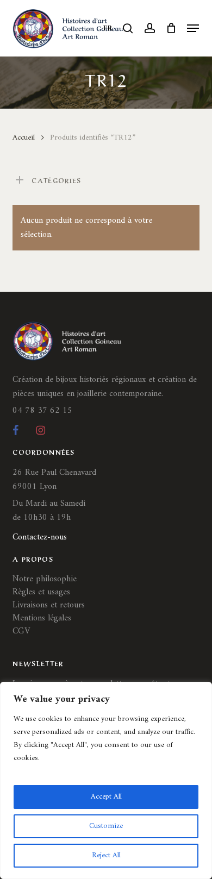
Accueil (24, 137)
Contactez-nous (40, 537)
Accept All (106, 796)
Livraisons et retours (49, 605)
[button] (193, 28)
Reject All (106, 855)
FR (108, 28)
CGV (21, 631)
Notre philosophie (45, 579)
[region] (106, 780)
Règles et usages (41, 592)
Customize (106, 826)
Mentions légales (42, 618)
